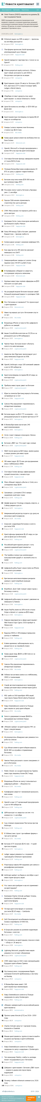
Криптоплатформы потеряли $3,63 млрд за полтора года (20, 376)
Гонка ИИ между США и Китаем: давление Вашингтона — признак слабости (20, 232)
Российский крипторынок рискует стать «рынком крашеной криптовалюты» (19, 545)
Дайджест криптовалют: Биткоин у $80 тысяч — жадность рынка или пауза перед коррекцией (21, 1070)
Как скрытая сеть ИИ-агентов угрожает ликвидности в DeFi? (19, 251)
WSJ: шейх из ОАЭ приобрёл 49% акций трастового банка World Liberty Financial (19, 696)
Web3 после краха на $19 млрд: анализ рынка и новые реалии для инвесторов (21, 452)
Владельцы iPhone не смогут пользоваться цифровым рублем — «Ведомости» (20, 782)
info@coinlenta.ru (8, 1091)
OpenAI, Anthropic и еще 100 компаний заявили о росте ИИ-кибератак (21, 365)
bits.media (18, 132)
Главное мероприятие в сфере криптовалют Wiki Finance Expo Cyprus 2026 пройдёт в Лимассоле (20, 622)
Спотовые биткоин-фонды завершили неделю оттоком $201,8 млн (21, 159)
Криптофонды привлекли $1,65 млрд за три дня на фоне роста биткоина (21, 535)
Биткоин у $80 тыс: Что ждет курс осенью (20, 443)
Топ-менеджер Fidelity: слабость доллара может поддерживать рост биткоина (20, 1058)
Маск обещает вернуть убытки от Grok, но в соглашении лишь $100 (21, 483)
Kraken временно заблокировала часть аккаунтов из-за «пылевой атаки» (19, 644)
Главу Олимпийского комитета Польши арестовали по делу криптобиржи (18, 707)
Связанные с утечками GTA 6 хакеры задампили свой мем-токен (17, 493)
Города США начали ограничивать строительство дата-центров (17, 201)
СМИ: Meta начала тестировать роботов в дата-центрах (20, 212)
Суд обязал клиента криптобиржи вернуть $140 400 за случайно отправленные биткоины (20, 750)
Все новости (6, 10)
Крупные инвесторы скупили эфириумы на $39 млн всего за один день (21, 282)
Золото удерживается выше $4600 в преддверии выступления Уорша (18, 717)
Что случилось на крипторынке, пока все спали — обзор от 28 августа (21, 941)
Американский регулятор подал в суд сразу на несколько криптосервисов (21, 514)
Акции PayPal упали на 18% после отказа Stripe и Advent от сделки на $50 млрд (19, 610)
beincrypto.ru (19, 34)
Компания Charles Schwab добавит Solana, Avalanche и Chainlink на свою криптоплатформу (20, 898)
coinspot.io (18, 78)
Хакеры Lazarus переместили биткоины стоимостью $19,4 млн (19, 128)
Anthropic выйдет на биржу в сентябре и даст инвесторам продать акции (21, 876)
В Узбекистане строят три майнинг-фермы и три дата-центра (20, 834)
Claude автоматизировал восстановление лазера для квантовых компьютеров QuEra (20, 686)
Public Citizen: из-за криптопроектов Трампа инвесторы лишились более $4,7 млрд (21, 772)
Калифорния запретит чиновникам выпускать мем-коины (21, 793)
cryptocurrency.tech (20, 328)
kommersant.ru (19, 1010)
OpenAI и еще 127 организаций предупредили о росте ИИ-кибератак (21, 803)
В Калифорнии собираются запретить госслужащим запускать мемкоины (18, 272)
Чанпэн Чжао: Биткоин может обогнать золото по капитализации (19, 345)
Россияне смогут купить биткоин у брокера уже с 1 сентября (20, 191)
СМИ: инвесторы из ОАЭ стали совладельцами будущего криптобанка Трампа (21, 962)
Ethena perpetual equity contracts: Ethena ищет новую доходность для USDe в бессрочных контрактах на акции (20, 72)
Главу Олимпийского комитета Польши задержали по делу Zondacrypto (18, 995)
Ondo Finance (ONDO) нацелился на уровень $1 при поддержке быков (21, 15)
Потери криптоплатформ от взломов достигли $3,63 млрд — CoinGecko (18, 910)
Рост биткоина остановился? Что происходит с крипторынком (21, 303)
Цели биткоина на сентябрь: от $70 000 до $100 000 (20, 107)
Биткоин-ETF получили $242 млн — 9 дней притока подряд (20, 845)
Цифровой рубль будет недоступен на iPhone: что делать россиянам (21, 569)
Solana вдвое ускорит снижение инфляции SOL (22, 242)
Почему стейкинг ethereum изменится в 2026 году (21, 1081)
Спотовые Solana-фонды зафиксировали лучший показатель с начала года (19, 473)
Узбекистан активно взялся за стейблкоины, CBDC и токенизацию (20, 675)
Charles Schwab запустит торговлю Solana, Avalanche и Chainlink (20, 1027)
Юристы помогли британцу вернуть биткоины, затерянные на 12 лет (21, 394)
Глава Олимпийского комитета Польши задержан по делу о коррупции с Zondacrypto (21, 1048)
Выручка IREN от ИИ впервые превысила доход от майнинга (19, 634)
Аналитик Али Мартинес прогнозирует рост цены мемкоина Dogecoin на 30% (20, 355)
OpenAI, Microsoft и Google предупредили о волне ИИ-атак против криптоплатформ (21, 149)
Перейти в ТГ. (31, 1098)
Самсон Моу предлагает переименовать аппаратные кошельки (19, 405)
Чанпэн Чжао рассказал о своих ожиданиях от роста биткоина (21, 761)
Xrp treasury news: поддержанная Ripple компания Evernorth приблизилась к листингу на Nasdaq (21, 973)
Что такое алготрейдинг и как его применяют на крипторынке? (21, 886)
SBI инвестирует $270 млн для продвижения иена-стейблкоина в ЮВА (21, 462)
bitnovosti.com (20, 143)
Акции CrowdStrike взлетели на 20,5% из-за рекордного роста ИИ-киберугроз (20, 334)
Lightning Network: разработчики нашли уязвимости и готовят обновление (19, 951)
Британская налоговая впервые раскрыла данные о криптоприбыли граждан (19, 579)
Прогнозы (25, 10)
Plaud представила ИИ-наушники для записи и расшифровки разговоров (21, 866)
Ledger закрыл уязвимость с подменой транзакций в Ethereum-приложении (18, 855)
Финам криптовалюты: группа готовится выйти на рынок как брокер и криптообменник (22, 1037)
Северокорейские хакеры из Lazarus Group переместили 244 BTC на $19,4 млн (20, 261)
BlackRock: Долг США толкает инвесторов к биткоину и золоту (20, 590)
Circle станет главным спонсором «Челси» (20, 435)
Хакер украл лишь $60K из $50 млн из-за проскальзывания (19, 655)
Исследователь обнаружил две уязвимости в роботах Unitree (21, 738)
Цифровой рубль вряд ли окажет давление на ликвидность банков (21, 600)
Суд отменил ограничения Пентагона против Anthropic (21, 824)
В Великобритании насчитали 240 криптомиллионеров (17, 425)
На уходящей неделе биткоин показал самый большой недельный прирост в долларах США (21, 292)
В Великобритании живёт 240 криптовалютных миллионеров (16, 985)
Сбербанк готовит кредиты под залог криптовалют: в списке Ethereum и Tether (20, 97)
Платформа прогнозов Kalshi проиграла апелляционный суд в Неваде (19, 50)
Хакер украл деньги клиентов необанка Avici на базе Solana (22, 139)
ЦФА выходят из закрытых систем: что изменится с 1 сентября (19, 813)
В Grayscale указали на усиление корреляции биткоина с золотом (21, 931)
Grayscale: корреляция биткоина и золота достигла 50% (19, 525)
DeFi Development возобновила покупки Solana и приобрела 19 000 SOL (19, 920)
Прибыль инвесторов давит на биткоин (19, 385)
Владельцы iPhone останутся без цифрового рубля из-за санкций (21, 324)
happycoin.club (19, 55)
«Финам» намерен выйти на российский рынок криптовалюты (21, 1006)
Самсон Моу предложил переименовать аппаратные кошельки (19, 665)
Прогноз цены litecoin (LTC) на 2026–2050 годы (20, 1016)
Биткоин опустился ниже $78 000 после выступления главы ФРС (19, 180)
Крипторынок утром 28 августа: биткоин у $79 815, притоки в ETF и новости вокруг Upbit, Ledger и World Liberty (22, 85)
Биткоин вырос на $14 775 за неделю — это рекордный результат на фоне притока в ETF (21, 415)
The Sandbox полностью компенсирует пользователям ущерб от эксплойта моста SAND (20, 557)
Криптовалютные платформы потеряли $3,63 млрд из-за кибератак (21, 118)
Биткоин (16, 10)
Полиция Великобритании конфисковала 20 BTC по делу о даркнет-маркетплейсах (20, 170)
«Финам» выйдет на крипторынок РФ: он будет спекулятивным (19, 728)
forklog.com (19, 65)
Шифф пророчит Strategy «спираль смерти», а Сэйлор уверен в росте (21, 504)
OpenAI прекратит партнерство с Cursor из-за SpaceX (21, 61)
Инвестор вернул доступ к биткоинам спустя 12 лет (21, 313)
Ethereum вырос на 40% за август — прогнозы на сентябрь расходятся (21, 40)
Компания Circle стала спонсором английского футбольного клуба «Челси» (21, 222)
